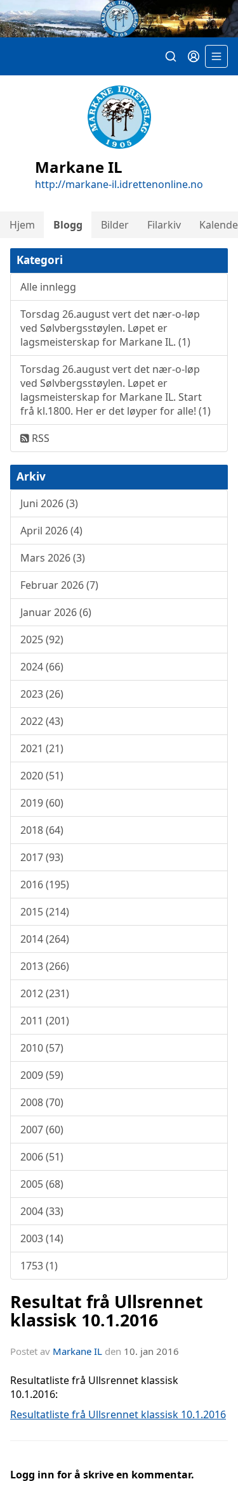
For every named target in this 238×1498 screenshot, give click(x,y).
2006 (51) (41, 1157)
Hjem (22, 225)
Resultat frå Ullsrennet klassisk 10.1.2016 (106, 1310)
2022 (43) (41, 721)
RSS (39, 438)
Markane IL (77, 1351)
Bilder (115, 225)
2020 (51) (41, 776)
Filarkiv (164, 225)
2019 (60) (41, 803)
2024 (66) (41, 667)
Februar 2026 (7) (59, 585)
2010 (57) (41, 1048)
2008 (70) (41, 1102)
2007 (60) (41, 1129)
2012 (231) (44, 993)
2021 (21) (41, 748)
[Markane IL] (119, 18)
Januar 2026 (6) (55, 612)
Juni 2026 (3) (49, 503)
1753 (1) (39, 1266)
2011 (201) (44, 1021)
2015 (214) (44, 912)
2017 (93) (41, 857)
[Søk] (170, 56)
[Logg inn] (193, 56)
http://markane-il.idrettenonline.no (119, 184)
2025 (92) (41, 639)
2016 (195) (44, 884)
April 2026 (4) (51, 531)
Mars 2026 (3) (52, 558)
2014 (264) (44, 939)
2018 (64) (41, 830)
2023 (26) (41, 694)
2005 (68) (41, 1184)
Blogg (68, 225)
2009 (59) (41, 1075)
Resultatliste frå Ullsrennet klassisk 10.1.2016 (118, 1414)
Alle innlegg (48, 287)
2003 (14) (41, 1238)
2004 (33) (41, 1211)
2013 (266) (44, 966)
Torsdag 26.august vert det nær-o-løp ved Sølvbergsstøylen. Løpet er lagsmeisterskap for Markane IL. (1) (110, 328)
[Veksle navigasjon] (216, 56)
